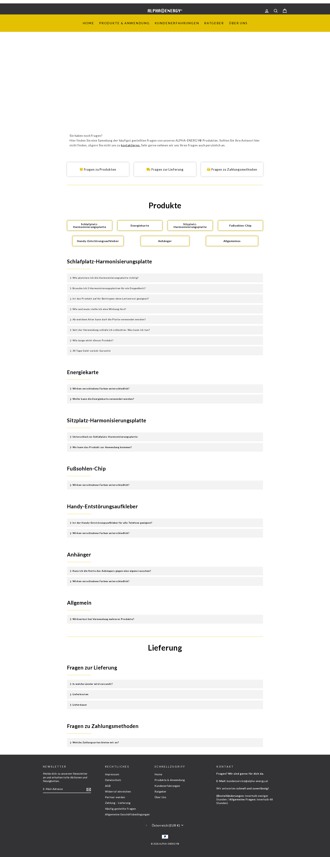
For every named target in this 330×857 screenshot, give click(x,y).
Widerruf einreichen (118, 791)
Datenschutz (113, 779)
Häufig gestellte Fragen (120, 808)
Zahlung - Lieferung (118, 802)
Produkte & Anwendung (124, 23)
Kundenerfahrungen (177, 23)
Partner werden (115, 797)
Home (88, 23)
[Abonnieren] (88, 789)
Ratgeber (214, 23)
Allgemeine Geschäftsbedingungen (127, 814)
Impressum (112, 774)
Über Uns (238, 23)
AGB (108, 785)
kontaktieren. (130, 145)
